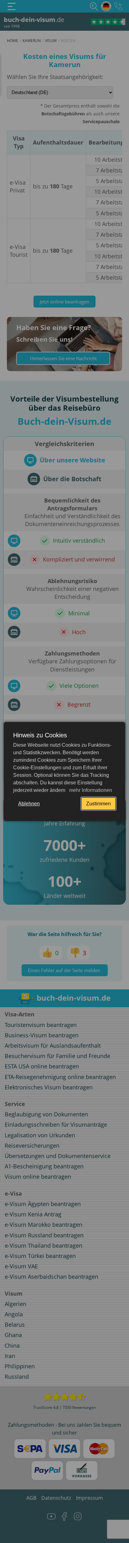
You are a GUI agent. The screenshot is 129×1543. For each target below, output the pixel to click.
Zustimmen (98, 803)
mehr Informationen (90, 790)
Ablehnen (29, 803)
